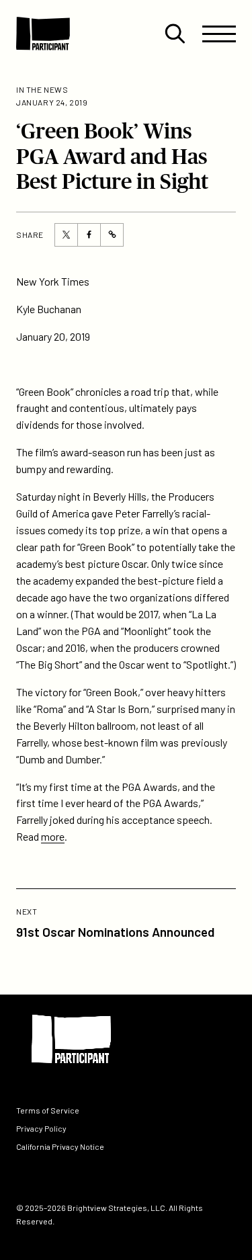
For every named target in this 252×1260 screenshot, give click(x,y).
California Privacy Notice (60, 1147)
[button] (175, 33)
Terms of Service (47, 1110)
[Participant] (43, 33)
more (53, 836)
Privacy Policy (41, 1128)
